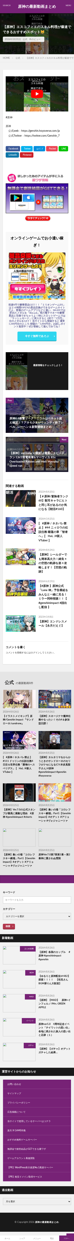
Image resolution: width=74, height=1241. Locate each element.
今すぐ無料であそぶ (37, 336)
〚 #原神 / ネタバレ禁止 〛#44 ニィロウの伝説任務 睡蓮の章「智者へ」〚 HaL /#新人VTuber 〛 (53, 532)
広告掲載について (16, 1112)
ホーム (7, 1238)
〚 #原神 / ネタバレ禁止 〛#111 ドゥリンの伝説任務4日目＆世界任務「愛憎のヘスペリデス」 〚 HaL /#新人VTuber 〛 (19, 764)
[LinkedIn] (12, 155)
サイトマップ (14, 1093)
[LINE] (63, 148)
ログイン (35, 652)
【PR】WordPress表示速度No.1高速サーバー (30, 1167)
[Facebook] (13, 148)
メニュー (37, 1238)
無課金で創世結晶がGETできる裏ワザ (26, 1149)
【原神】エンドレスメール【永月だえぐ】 (53, 623)
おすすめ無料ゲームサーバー (22, 1140)
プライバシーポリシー (18, 1103)
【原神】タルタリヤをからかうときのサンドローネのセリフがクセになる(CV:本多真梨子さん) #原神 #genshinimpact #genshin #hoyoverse (55, 766)
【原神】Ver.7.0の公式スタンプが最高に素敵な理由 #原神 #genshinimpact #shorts (19, 813)
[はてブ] (39, 148)
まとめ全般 (29, 949)
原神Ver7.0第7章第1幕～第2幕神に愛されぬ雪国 (54, 856)
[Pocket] (52, 148)
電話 (52, 1238)
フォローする (48, 370)
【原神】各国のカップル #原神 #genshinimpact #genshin (54, 956)
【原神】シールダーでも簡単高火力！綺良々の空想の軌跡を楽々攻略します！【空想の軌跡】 (53, 563)
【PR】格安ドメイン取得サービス (24, 1177)
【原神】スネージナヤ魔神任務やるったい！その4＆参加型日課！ (55, 720)
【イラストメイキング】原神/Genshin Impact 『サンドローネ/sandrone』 (18, 720)
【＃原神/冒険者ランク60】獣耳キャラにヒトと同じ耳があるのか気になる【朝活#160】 (53, 503)
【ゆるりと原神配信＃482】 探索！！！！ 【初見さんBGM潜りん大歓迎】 (54, 980)
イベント (30, 1021)
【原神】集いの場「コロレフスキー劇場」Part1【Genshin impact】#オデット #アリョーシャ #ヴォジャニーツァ (55, 815)
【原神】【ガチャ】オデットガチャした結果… (55, 1051)
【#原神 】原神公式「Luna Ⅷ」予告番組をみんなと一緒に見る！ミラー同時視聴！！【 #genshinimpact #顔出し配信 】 (53, 597)
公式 (25, 39)
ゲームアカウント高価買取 (21, 1158)
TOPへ (66, 1238)
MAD (31, 997)
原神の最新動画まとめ (37, 7)
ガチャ (31, 1045)
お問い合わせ (14, 1084)
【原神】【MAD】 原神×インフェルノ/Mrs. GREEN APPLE (55, 1004)
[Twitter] (27, 148)
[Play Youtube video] (37, 93)
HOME (6, 58)
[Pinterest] (26, 155)
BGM (32, 973)
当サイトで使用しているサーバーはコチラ (29, 1121)
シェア (22, 1238)
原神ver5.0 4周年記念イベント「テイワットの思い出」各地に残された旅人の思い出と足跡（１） (55, 1030)
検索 (8, 926)
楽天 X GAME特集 (16, 1130)
